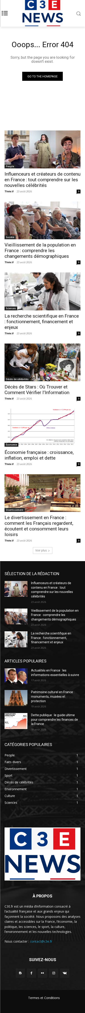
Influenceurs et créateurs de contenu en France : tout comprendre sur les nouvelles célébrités (42, 179)
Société (10, 237)
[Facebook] (31, 973)
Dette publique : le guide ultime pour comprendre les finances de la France (54, 719)
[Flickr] (42, 973)
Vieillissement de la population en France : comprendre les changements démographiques (40, 250)
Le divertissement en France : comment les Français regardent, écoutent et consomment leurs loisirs (39, 526)
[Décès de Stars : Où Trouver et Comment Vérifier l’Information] (42, 362)
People (10, 166)
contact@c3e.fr (41, 941)
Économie (11, 444)
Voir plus (41, 550)
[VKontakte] (64, 973)
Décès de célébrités (17, 379)
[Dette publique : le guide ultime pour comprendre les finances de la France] (16, 721)
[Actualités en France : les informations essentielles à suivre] (16, 676)
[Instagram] (53, 973)
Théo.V (9, 191)
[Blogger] (20, 973)
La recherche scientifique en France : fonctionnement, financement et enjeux (42, 321)
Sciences (11, 308)
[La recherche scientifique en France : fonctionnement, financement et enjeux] (42, 291)
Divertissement (14, 509)
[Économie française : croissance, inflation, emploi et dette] (42, 428)
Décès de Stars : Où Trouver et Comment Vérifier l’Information (37, 389)
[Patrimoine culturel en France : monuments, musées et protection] (16, 698)
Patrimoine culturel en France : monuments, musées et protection (52, 696)
